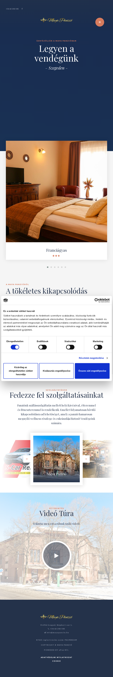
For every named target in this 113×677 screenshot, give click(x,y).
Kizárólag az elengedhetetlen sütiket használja (21, 371)
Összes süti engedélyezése (92, 371)
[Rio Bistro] (94, 459)
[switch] (42, 347)
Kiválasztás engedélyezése (56, 371)
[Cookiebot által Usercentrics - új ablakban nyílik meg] (97, 300)
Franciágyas (56, 250)
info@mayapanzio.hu (57, 632)
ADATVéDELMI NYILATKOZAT (56, 657)
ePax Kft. (64, 650)
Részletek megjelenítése (91, 358)
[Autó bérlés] (19, 459)
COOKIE (56, 661)
